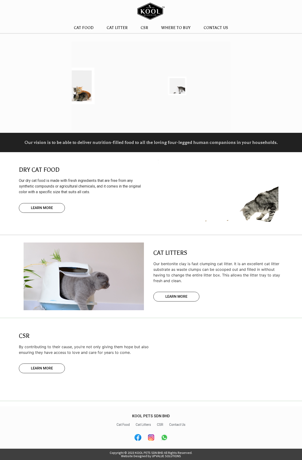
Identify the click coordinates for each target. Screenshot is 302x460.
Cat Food (84, 27)
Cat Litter (117, 27)
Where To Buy (176, 27)
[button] (42, 208)
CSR (144, 27)
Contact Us (216, 27)
